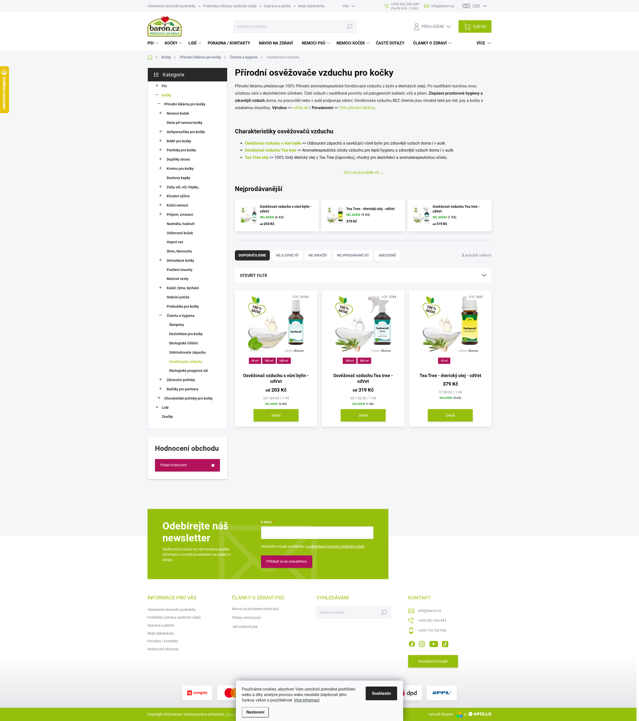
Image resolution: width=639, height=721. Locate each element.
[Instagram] (422, 643)
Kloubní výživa (178, 196)
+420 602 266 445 (432, 620)
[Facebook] (412, 643)
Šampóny (176, 325)
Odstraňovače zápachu (187, 352)
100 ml (269, 360)
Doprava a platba (277, 6)
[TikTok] (445, 643)
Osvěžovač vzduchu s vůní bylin (273, 143)
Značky (167, 417)
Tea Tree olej (256, 157)
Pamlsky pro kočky (181, 150)
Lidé (165, 408)
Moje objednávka (311, 6)
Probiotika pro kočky (183, 306)
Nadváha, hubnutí (181, 224)
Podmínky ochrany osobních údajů (230, 6)
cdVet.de (300, 107)
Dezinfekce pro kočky (186, 334)
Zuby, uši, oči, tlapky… (183, 187)
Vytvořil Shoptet (440, 714)
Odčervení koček (180, 233)
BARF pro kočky (179, 141)
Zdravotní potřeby (181, 380)
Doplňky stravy (178, 159)
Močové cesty (177, 279)
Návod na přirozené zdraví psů (255, 609)
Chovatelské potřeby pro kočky (188, 398)
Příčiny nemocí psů (246, 618)
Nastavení (255, 712)
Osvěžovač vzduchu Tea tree (270, 150)
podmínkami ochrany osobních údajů (335, 546)
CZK (476, 6)
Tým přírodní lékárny (357, 107)
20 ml (255, 360)
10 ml (444, 360)
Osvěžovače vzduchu (185, 362)
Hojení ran (175, 242)
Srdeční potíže (178, 297)
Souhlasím (381, 693)
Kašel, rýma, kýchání (183, 288)
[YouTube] (433, 643)
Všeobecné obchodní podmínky (172, 6)
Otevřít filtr (253, 275)
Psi (164, 86)
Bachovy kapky (178, 178)
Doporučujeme (252, 255)
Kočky (166, 95)
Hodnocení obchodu (163, 649)
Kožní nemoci (177, 205)
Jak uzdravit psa (245, 627)
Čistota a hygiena (180, 316)
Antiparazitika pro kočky (186, 132)
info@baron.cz (429, 611)
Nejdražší (318, 255)
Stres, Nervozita (179, 251)
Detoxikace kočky (180, 260)
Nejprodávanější (353, 255)
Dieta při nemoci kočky (184, 123)
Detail (276, 415)
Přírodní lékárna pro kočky (184, 104)
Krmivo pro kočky (180, 169)
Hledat (350, 26)
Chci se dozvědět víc (361, 172)
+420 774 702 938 (432, 630)
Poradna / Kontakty (163, 641)
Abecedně (387, 255)
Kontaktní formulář (433, 661)
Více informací (307, 700)
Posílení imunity (179, 270)
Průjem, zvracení (180, 215)
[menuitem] (154, 43)
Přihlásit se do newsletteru (286, 561)
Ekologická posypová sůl (188, 371)
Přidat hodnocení (173, 465)
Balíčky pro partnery (182, 389)
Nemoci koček (178, 113)
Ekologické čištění (183, 343)
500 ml (283, 360)
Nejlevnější (287, 255)
